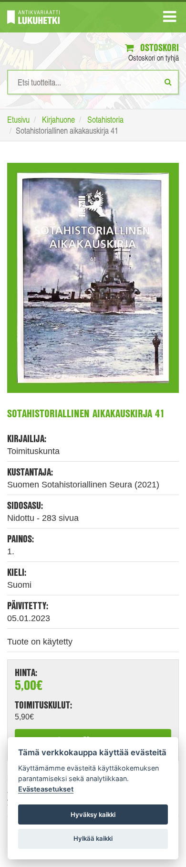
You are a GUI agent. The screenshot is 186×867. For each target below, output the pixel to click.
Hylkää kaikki (93, 838)
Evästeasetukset (45, 789)
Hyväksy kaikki (93, 814)
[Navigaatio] (169, 18)
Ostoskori (158, 47)
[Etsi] (168, 81)
